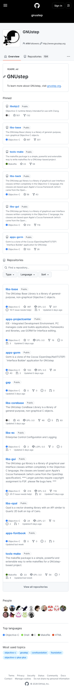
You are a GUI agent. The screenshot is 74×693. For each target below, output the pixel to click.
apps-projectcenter (18, 319)
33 (24, 164)
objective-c (10, 652)
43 (36, 194)
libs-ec (10, 432)
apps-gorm (13, 352)
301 (38, 139)
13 (53, 520)
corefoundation (39, 652)
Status (41, 675)
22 (39, 494)
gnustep (24, 652)
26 (37, 249)
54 (33, 164)
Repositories (38, 56)
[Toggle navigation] (5, 5)
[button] (68, 56)
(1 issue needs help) (21, 310)
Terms (11, 675)
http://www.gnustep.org (54, 43)
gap (8, 382)
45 (18, 420)
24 (28, 520)
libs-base (12, 289)
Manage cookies (23, 678)
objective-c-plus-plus (15, 657)
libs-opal (11, 503)
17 (28, 340)
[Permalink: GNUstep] (4, 76)
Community (52, 675)
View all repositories (36, 586)
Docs (63, 675)
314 (28, 225)
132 (28, 115)
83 (61, 420)
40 (10, 373)
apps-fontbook (16, 533)
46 (42, 420)
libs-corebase (15, 403)
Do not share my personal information (52, 678)
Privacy (20, 675)
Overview (13, 56)
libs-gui (11, 459)
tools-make (13, 553)
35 (10, 494)
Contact (8, 678)
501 (18, 115)
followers (32, 43)
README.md (12, 69)
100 (28, 249)
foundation (56, 652)
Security (31, 675)
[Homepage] (37, 5)
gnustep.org (54, 85)
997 (28, 139)
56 (27, 194)
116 (38, 225)
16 (10, 310)
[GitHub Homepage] (27, 684)
